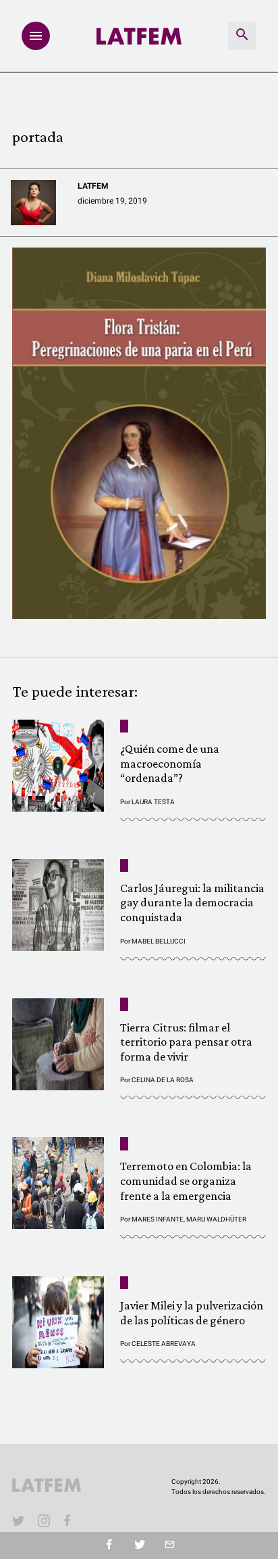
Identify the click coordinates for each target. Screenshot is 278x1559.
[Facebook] (69, 1520)
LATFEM (93, 186)
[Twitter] (139, 1545)
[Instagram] (44, 1520)
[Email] (170, 1545)
